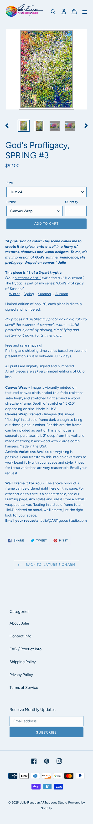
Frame (11, 202)
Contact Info (20, 636)
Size (9, 183)
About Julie (19, 623)
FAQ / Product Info (25, 649)
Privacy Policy (21, 674)
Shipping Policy (23, 662)
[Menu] (84, 11)
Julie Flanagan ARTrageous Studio (43, 802)
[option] (23, 126)
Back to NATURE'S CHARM (50, 565)
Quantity (71, 202)
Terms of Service (24, 687)
